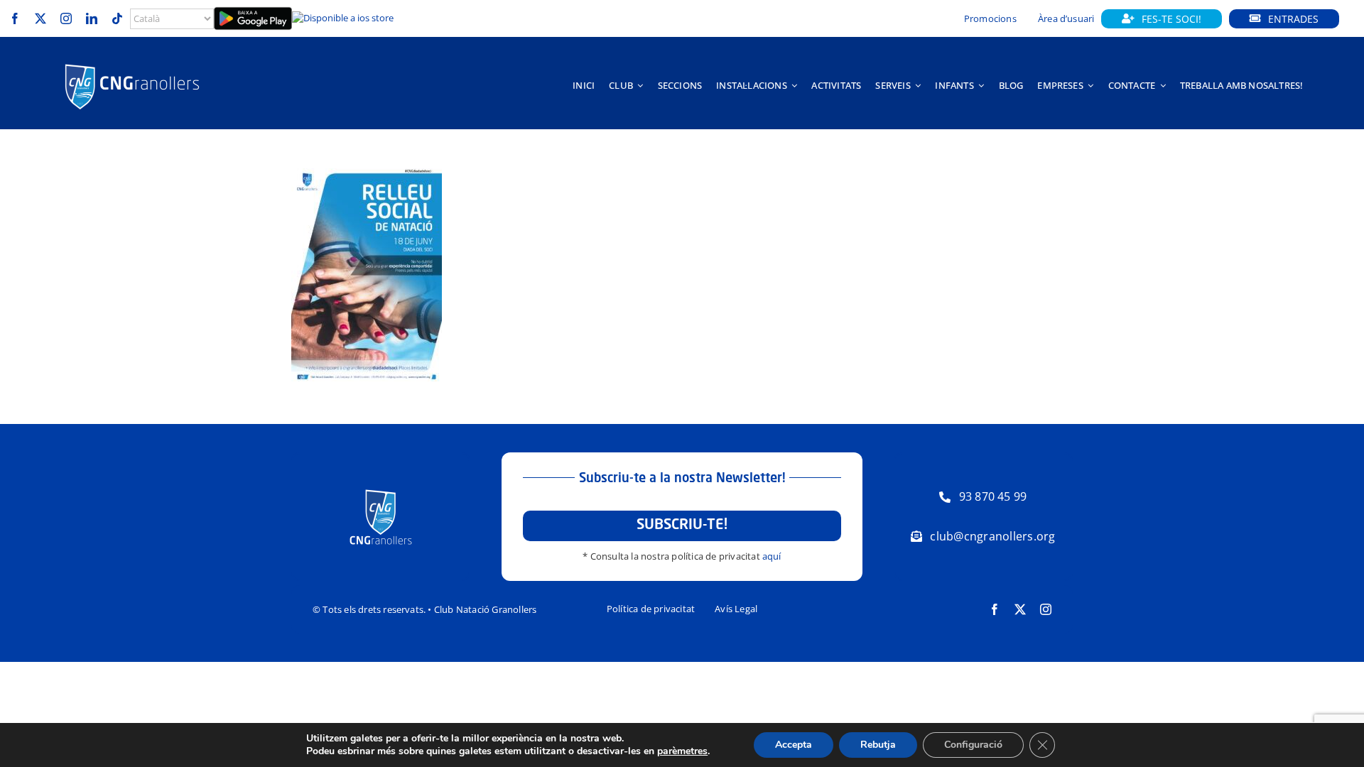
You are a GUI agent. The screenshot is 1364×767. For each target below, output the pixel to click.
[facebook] (15, 18)
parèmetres (682, 751)
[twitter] (40, 18)
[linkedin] (91, 18)
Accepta (793, 744)
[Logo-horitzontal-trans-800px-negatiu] (132, 64)
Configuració (973, 744)
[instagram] (66, 18)
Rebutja (878, 744)
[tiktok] (117, 18)
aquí (771, 556)
